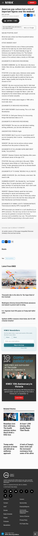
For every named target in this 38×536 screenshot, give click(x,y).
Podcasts (6, 521)
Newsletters (7, 525)
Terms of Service (24, 516)
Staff (5, 506)
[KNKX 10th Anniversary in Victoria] (19, 367)
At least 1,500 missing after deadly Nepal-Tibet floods (25, 427)
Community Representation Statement (24, 512)
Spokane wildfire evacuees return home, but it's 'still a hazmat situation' (18, 320)
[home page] (9, 3)
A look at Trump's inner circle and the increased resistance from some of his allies (27, 448)
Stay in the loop (19, 345)
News (15, 337)
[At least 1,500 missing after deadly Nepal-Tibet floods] (27, 417)
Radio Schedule (8, 514)
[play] (3, 534)
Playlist (6, 517)
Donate (32, 2)
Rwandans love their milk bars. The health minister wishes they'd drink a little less (10, 429)
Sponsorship (23, 503)
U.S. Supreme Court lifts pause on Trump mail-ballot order (18, 312)
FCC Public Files (24, 523)
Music (8, 337)
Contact (6, 503)
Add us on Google (29, 27)
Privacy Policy (24, 347)
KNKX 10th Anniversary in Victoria (19, 385)
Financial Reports (24, 506)
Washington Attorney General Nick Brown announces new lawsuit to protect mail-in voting (19, 304)
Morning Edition (10, 258)
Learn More (19, 397)
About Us (6, 499)
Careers (22, 499)
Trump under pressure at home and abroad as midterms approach (10, 448)
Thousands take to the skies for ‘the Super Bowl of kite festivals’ (18, 296)
